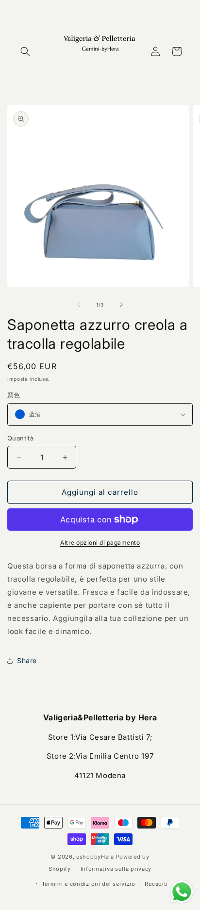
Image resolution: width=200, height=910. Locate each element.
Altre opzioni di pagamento (100, 542)
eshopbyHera (95, 856)
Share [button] (27, 660)
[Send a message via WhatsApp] (181, 891)
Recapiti (156, 883)
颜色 (13, 395)
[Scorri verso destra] (121, 304)
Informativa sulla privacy (116, 868)
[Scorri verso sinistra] (78, 304)
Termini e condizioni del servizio (88, 883)
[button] (25, 51)
